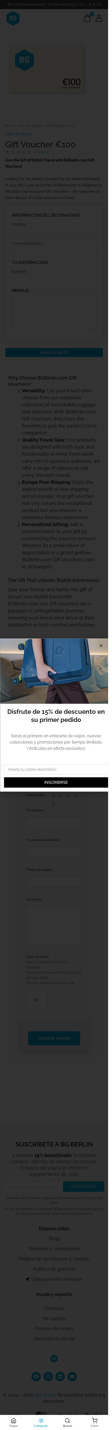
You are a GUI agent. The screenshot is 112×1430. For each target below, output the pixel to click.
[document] (54, 715)
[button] (101, 646)
